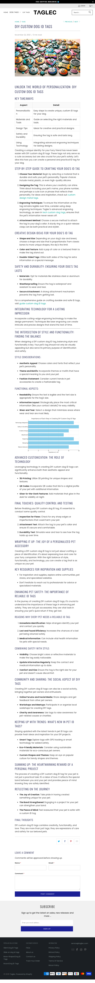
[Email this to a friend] (76, 841)
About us (29, 952)
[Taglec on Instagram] (81, 949)
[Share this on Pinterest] (70, 841)
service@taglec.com (79, 943)
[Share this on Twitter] (58, 841)
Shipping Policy (55, 956)
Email (51, 863)
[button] (15, 12)
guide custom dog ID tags (32, 303)
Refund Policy (54, 952)
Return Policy (54, 965)
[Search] (90, 12)
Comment (19, 873)
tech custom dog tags (54, 212)
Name (18, 863)
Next (76, 22)
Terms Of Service (56, 961)
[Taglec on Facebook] (77, 949)
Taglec (12, 974)
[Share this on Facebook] (64, 841)
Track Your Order (33, 961)
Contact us (30, 956)
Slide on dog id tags (11, 952)
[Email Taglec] (73, 949)
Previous (68, 22)
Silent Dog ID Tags (11, 948)
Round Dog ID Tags (11, 963)
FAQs (28, 948)
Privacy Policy (54, 948)
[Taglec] (45, 12)
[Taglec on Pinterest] (85, 949)
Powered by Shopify (24, 974)
